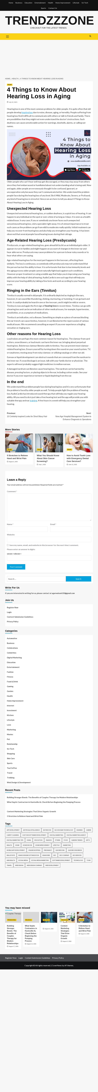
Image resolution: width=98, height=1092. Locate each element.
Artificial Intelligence (31, 830)
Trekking (10, 778)
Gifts (88, 840)
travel (9, 865)
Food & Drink (12, 681)
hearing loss (27, 112)
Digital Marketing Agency (76, 835)
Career (88, 830)
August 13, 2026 (31, 944)
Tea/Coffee (12, 768)
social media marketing (40, 860)
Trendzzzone (49, 20)
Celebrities (11, 653)
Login (9, 612)
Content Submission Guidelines (20, 617)
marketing (67, 845)
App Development (13, 830)
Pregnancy (48, 850)
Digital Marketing (14, 657)
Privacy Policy (12, 621)
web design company (34, 865)
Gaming (10, 686)
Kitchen (10, 715)
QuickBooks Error (75, 850)
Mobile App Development (16, 850)
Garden (10, 691)
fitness (57, 840)
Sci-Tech (85, 3)
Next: (73, 416)
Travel (9, 773)
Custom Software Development (34, 835)
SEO (54, 855)
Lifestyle (76, 3)
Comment (12, 491)
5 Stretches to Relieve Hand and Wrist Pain (25, 816)
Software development (61, 860)
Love (9, 725)
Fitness (10, 677)
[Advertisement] (49, 58)
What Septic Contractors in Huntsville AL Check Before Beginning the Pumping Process (43, 802)
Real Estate (11, 855)
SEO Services (77, 855)
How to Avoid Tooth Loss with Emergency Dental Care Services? (78, 458)
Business (19, 3)
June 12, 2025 (73, 464)
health (9, 845)
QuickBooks (60, 850)
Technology (78, 860)
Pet (8, 739)
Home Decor (27, 845)
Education (28, 3)
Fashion (10, 672)
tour (88, 860)
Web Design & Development (19, 782)
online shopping (34, 850)
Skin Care (11, 758)
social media (23, 860)
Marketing (11, 729)
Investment (12, 710)
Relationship (12, 744)
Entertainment (40, 3)
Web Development (52, 865)
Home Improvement (62, 3)
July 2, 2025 (42, 464)
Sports (43, 8)
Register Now (12, 607)
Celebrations (12, 648)
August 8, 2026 (49, 928)
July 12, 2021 (13, 102)
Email (53, 524)
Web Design (19, 865)
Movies (10, 734)
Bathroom (47, 830)
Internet (10, 705)
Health (50, 3)
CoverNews (57, 965)
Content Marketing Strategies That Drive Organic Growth (31, 811)
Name (10, 524)
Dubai (29, 840)
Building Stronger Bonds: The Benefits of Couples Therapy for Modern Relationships (42, 797)
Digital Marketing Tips (15, 840)
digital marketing (56, 835)
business (80, 830)
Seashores (46, 855)
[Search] (90, 36)
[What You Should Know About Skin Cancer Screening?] (49, 443)
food (66, 840)
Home (11, 3)
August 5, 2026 (13, 461)
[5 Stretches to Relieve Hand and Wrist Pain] (19, 443)
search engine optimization (28, 855)
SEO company (64, 855)
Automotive (12, 638)
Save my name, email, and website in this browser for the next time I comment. (44, 545)
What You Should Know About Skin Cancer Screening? (48, 458)
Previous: (27, 414)
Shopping (11, 753)
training (33, 400)
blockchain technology (64, 830)
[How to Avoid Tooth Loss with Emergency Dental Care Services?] (79, 443)
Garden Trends (76, 840)
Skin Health (11, 860)
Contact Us (52, 8)
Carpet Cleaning (13, 835)
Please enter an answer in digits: (21, 549)
